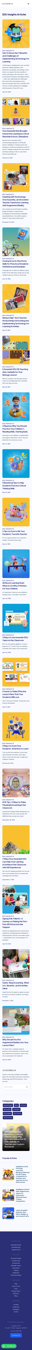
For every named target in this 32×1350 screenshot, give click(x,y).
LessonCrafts (16, 1249)
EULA (16, 1288)
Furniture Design (16, 1275)
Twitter (16, 1312)
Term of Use (16, 1286)
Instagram (16, 1309)
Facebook (16, 1307)
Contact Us (16, 1335)
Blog (15, 1296)
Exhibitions (16, 1273)
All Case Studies (16, 1258)
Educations (16, 1268)
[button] (28, 3)
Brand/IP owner (16, 1265)
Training (16, 1270)
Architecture (16, 1260)
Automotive (16, 1263)
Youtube (16, 1304)
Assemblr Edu (16, 1247)
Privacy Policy (16, 1291)
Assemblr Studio (16, 1245)
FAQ (16, 1284)
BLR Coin (16, 1293)
